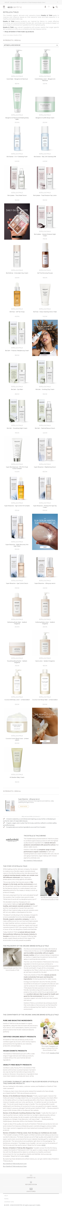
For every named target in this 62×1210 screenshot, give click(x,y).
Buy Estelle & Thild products (33, 860)
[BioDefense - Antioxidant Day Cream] (17, 260)
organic (52, 1046)
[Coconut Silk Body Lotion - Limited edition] (17, 687)
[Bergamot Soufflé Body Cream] (45, 105)
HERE (43, 1145)
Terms (6, 1198)
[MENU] (5, 7)
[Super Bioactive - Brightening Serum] (45, 454)
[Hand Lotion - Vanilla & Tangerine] (45, 648)
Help (6, 1195)
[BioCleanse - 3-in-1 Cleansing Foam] (17, 144)
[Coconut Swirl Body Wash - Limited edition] (45, 687)
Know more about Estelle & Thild (12, 35)
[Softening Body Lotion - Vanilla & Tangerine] (45, 609)
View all (17, 40)
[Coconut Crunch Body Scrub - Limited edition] (17, 726)
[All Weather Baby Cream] (17, 765)
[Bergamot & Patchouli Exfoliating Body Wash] (17, 105)
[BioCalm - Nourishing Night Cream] (17, 415)
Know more (23, 806)
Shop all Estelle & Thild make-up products (19, 31)
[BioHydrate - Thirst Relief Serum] (17, 183)
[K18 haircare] (45, 338)
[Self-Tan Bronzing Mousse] (45, 260)
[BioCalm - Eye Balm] (17, 377)
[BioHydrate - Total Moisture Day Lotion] (45, 183)
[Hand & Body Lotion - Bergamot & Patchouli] (45, 66)
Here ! (43, 2)
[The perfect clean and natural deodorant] (45, 726)
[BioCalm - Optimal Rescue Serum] (45, 415)
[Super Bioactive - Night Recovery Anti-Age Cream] (17, 532)
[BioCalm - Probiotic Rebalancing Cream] (17, 338)
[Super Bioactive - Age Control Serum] (17, 571)
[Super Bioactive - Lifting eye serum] (45, 571)
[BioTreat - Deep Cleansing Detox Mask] (45, 299)
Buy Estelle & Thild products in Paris (14, 1166)
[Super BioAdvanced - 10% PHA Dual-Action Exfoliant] (17, 454)
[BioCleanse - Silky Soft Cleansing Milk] (45, 144)
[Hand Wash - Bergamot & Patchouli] (17, 66)
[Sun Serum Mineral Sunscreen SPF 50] (45, 532)
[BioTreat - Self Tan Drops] (17, 299)
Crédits (38, 1205)
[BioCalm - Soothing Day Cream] (45, 377)
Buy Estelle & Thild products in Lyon (15, 1163)
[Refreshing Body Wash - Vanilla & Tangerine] (17, 609)
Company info (9, 1202)
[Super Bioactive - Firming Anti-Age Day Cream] (45, 493)
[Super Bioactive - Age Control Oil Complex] (17, 493)
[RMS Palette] (17, 221)
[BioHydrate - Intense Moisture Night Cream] (45, 221)
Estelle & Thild (54, 1053)
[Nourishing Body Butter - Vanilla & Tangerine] (17, 648)
